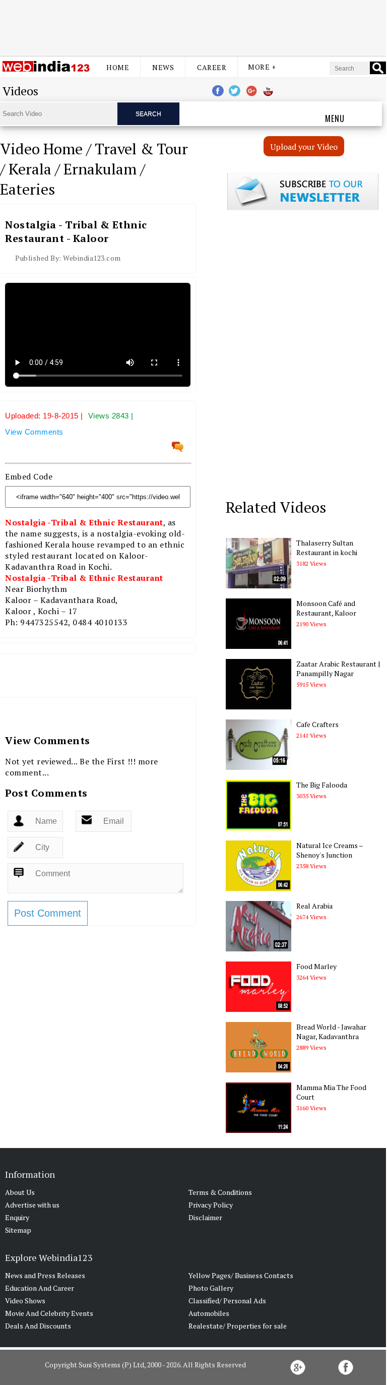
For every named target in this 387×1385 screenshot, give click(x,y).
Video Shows (25, 1300)
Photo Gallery (210, 1288)
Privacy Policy (210, 1205)
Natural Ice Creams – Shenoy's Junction (329, 850)
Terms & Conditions (220, 1192)
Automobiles (208, 1313)
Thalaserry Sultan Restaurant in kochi (326, 547)
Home (117, 67)
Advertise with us (32, 1205)
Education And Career (39, 1288)
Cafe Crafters (317, 724)
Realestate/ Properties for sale (237, 1326)
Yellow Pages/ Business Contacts (240, 1275)
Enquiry (17, 1217)
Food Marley (316, 966)
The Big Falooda (321, 785)
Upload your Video (304, 146)
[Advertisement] (193, 27)
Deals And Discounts (38, 1326)
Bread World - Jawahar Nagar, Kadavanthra (331, 1031)
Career (211, 67)
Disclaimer (205, 1217)
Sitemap (18, 1230)
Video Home (41, 149)
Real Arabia (314, 906)
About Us (20, 1192)
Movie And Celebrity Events (49, 1313)
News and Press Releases (45, 1275)
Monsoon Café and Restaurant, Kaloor (326, 608)
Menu (335, 118)
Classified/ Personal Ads (227, 1300)
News (163, 67)
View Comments (34, 432)
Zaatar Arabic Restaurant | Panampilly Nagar (338, 668)
